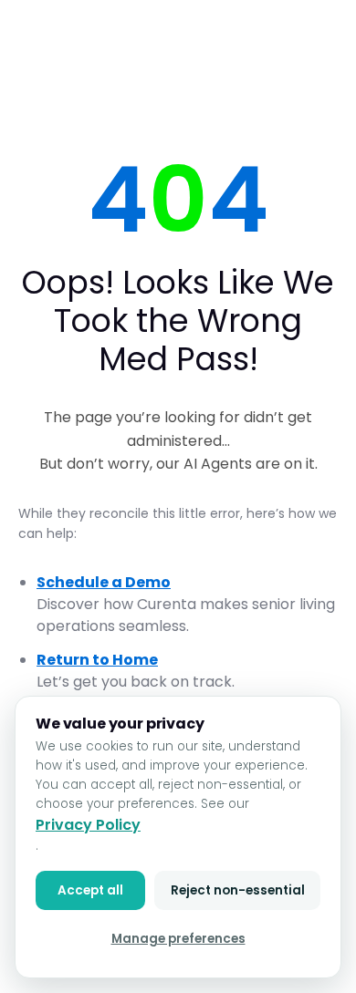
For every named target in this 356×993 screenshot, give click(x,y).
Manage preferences (178, 938)
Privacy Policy (88, 824)
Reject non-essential (238, 890)
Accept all (90, 890)
